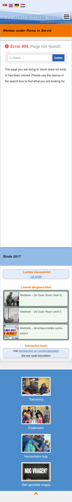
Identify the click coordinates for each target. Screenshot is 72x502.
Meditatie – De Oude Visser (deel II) (41, 295)
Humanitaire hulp (36, 456)
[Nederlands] (23, 5)
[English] (12, 5)
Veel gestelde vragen (36, 484)
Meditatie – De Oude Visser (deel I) (40, 311)
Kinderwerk (36, 427)
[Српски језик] (6, 5)
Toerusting (36, 399)
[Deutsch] (17, 5)
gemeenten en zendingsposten (39, 351)
